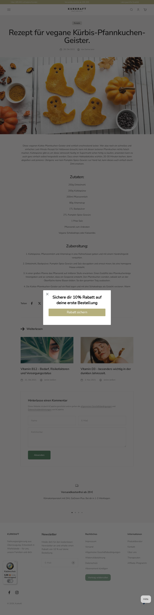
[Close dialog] (47, 294)
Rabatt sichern (77, 312)
